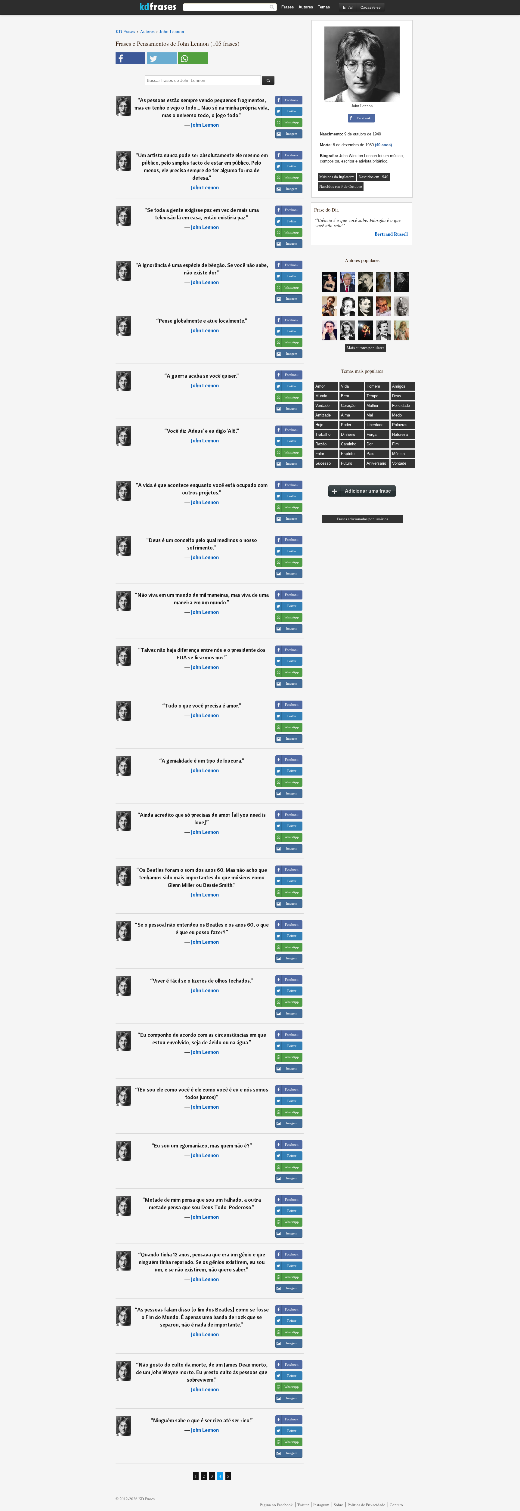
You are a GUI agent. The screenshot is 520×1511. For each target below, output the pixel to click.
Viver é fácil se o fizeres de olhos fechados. (201, 980)
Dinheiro (348, 434)
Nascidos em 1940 (373, 177)
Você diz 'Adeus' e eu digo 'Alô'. (202, 430)
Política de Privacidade (366, 1504)
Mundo (321, 396)
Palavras (399, 425)
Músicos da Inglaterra (336, 177)
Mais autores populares (365, 347)
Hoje (319, 425)
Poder (346, 425)
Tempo (372, 396)
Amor (320, 386)
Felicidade (401, 405)
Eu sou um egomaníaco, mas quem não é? (201, 1145)
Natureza (400, 434)
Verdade (322, 405)
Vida (345, 386)
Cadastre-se (371, 7)
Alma (345, 415)
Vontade (399, 463)
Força (371, 434)
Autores (306, 7)
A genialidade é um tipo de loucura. (202, 760)
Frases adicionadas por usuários (362, 519)
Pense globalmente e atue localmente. (202, 320)
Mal (370, 415)
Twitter (303, 1504)
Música (398, 453)
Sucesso (323, 463)
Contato (396, 1504)
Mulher (372, 405)
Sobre (338, 1504)
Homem (373, 386)
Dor (370, 444)
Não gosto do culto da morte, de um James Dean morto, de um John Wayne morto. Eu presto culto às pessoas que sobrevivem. (202, 1372)
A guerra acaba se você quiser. (201, 375)
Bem (345, 396)
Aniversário (376, 463)
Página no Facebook (276, 1504)
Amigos (398, 386)
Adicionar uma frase (368, 491)
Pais (370, 453)
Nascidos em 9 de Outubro (340, 186)
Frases (287, 7)
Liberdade (375, 425)
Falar (319, 453)
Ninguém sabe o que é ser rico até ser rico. (201, 1420)
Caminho (348, 444)
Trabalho (322, 434)
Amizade (323, 415)
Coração (348, 405)
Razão (321, 444)
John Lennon (205, 124)
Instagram (321, 1504)
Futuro (346, 463)
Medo (397, 415)
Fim (395, 444)
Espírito (347, 453)
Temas (324, 7)
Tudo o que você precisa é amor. (202, 705)
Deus (396, 396)
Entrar (348, 7)
